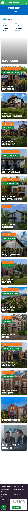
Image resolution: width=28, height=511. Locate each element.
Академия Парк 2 (17, 494)
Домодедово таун (5, 499)
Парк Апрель (14, 2)
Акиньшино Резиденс (18, 492)
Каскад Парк (4, 494)
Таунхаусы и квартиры (6, 486)
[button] (4, 79)
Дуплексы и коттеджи (18, 486)
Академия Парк (4, 492)
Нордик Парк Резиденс (19, 489)
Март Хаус (16, 497)
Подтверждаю (16, 507)
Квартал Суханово (5, 489)
